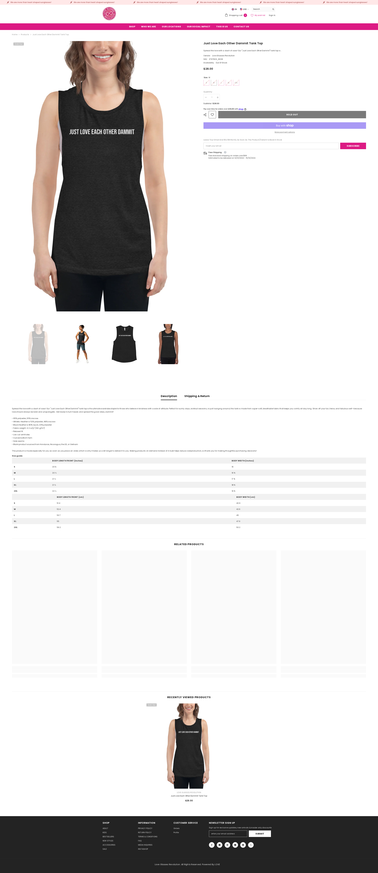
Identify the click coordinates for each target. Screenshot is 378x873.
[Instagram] (219, 845)
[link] (212, 114)
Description (169, 396)
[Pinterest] (227, 845)
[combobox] (261, 9)
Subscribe (353, 145)
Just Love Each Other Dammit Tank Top (189, 796)
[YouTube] (243, 845)
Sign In (272, 15)
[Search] (263, 9)
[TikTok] (235, 845)
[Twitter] (251, 845)
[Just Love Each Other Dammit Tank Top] (189, 746)
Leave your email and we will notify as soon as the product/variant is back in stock (242, 140)
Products (25, 34)
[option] (103, 176)
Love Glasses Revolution (223, 55)
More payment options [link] (285, 132)
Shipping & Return (197, 396)
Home (14, 34)
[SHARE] (206, 114)
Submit (259, 833)
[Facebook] (212, 845)
